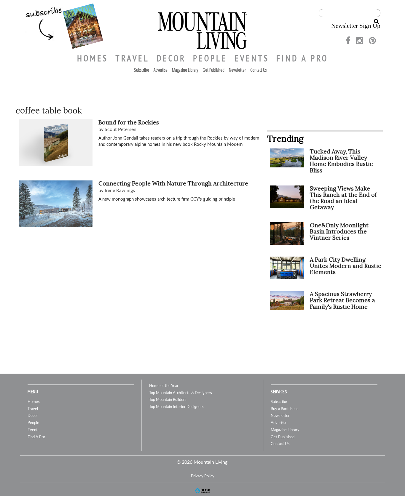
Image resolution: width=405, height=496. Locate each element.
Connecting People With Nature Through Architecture (173, 183)
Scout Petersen (120, 129)
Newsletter (237, 70)
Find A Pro (302, 58)
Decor (171, 58)
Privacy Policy (202, 476)
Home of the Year (163, 386)
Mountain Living (202, 26)
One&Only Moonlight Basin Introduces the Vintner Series (339, 231)
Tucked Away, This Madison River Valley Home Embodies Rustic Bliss (341, 161)
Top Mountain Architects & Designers (180, 393)
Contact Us (258, 70)
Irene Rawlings (120, 190)
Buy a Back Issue (285, 409)
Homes (92, 58)
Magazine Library (185, 70)
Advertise (161, 70)
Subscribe (141, 70)
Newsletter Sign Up (355, 25)
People (210, 58)
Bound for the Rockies (128, 122)
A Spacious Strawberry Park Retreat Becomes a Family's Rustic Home (342, 300)
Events (252, 58)
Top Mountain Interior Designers (176, 407)
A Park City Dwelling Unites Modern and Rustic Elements (345, 266)
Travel (132, 58)
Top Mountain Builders (167, 400)
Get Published (213, 70)
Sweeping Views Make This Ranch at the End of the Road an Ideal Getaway (343, 198)
